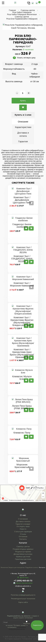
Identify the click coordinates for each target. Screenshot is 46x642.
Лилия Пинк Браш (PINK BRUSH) (22, 407)
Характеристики (23, 127)
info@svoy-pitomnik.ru (23, 586)
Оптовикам (23, 536)
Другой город (24, 577)
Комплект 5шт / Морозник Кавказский (22, 284)
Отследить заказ (23, 526)
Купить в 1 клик (23, 115)
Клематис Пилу (22, 432)
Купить (23, 101)
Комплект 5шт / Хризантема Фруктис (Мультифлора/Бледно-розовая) (21, 321)
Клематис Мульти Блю (22, 377)
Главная (12, 10)
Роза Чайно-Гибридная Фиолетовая (22, 14)
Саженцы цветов (28, 10)
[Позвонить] (28, 3)
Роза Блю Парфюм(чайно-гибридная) (21, 19)
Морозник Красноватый (22, 465)
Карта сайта (23, 602)
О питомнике (23, 519)
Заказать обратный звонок (24, 583)
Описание (23, 121)
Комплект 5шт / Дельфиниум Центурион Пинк (22, 200)
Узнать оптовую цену (25, 58)
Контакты (23, 539)
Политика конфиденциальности (23, 595)
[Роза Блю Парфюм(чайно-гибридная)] (23, 26)
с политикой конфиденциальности (17, 628)
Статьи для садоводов (23, 531)
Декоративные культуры (23, 554)
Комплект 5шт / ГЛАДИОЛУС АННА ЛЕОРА (21, 258)
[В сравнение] (23, 107)
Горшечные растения (23, 559)
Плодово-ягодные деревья (23, 549)
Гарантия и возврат (23, 524)
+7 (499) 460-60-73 (23, 580)
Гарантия (23, 141)
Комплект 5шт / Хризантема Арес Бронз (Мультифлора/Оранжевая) (22, 353)
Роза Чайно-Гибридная (21, 12)
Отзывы (23, 534)
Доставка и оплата (23, 134)
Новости (23, 529)
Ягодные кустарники (23, 552)
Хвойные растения (23, 557)
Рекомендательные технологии (23, 599)
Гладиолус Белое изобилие (21, 225)
